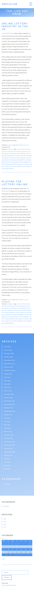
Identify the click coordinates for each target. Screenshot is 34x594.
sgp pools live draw (11, 166)
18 (21, 549)
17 (17, 549)
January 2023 (8, 438)
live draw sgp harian (9, 157)
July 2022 (7, 459)
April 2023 (7, 428)
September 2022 (9, 452)
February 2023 (9, 435)
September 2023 (9, 411)
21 (4, 552)
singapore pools (21, 166)
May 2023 (7, 425)
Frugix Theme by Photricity (9, 585)
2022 (4, 527)
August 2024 (8, 374)
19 (25, 549)
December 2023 (9, 401)
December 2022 (9, 442)
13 (30, 546)
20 (30, 549)
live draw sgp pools (20, 157)
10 (17, 546)
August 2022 (8, 455)
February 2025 (9, 353)
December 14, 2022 (23, 299)
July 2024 (7, 377)
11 (21, 546)
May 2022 (7, 465)
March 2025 (8, 350)
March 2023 (8, 431)
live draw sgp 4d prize (22, 151)
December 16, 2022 (23, 145)
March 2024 (8, 391)
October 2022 (8, 448)
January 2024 (8, 397)
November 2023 (9, 404)
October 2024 (8, 367)
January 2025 (8, 357)
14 (4, 549)
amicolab (9, 4)
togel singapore (9, 168)
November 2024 (9, 363)
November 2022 (9, 445)
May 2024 (7, 384)
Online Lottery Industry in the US (15, 26)
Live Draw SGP (21, 149)
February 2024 (9, 394)
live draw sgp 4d (10, 151)
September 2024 (9, 370)
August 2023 (8, 414)
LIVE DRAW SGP (7, 33)
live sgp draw (8, 164)
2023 (4, 524)
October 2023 (8, 408)
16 (12, 549)
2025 (4, 518)
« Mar (3, 559)
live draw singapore (23, 162)
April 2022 (7, 469)
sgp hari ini (21, 164)
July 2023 (7, 418)
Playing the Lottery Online (15, 183)
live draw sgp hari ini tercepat (17, 153)
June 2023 (7, 421)
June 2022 (7, 462)
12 (25, 546)
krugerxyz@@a (12, 145)
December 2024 (9, 360)
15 (8, 549)
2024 (4, 521)
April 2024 (7, 387)
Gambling (9, 149)
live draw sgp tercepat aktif (16, 160)
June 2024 (7, 380)
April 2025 (7, 347)
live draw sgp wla (12, 162)
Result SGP (15, 164)
